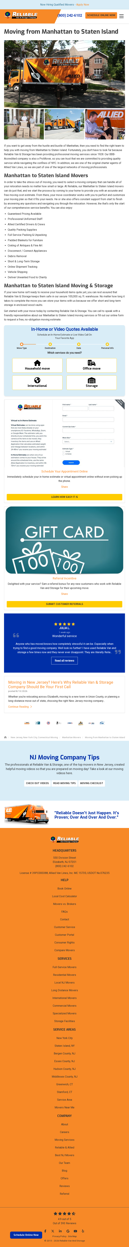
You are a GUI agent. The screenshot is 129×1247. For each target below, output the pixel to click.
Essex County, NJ (64, 1061)
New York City (64, 1038)
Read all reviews (64, 660)
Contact (64, 919)
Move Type (22, 348)
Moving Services (64, 1139)
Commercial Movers (64, 1005)
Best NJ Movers (64, 1155)
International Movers (64, 998)
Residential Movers (64, 974)
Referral (64, 1193)
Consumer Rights (64, 942)
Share (64, 486)
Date (79, 348)
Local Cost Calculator (64, 896)
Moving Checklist (91, 783)
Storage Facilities (64, 1021)
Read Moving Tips (64, 783)
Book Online (64, 888)
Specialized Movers (64, 1013)
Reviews (64, 1186)
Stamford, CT (64, 1092)
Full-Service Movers (64, 967)
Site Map (72, 1236)
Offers (64, 1178)
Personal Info (107, 348)
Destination (50, 348)
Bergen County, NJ (64, 1053)
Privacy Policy (59, 1236)
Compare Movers (64, 950)
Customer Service (64, 927)
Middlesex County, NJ (64, 1076)
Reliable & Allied (64, 1147)
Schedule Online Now (26, 1235)
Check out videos (37, 783)
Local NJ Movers (64, 982)
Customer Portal (64, 934)
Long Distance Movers (64, 990)
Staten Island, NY (65, 1045)
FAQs (64, 911)
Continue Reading (18, 706)
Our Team (64, 1163)
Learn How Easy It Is (64, 497)
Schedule (101, 15)
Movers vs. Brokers (64, 904)
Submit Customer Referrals (64, 604)
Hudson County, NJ (64, 1069)
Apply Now (82, 4)
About (64, 1124)
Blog (64, 1170)
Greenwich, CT (64, 1084)
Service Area (64, 1099)
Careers (64, 1132)
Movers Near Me (64, 1107)
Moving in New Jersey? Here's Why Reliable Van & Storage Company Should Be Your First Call (60, 684)
